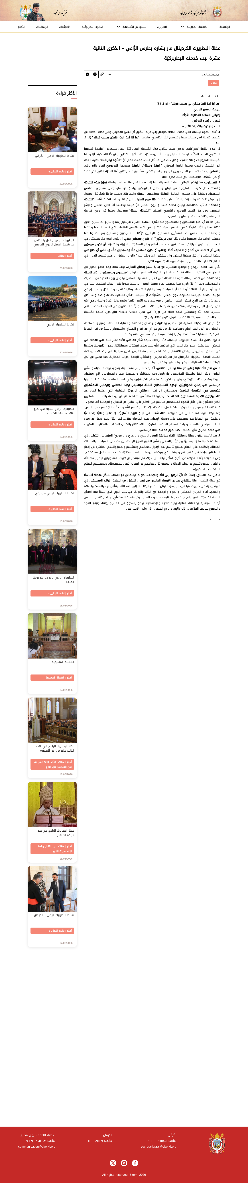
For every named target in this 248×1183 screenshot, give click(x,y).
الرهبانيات (42, 27)
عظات (213, 82)
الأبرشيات (65, 27)
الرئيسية (224, 27)
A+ (216, 96)
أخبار (69, 171)
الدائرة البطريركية (93, 27)
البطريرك (162, 27)
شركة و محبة (59, 12)
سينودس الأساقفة (134, 27)
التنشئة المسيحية (55, 677)
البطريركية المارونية (195, 12)
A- (202, 96)
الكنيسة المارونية (197, 27)
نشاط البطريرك (56, 171)
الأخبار (21, 27)
